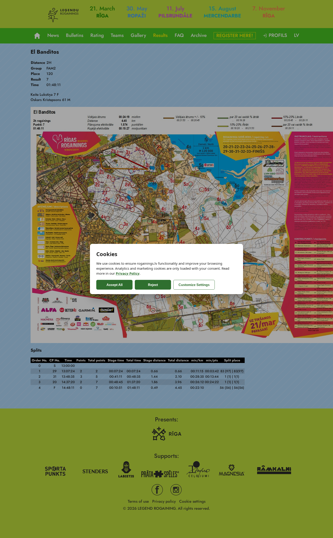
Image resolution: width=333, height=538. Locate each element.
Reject (153, 285)
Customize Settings (194, 285)
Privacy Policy (128, 273)
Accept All (114, 285)
